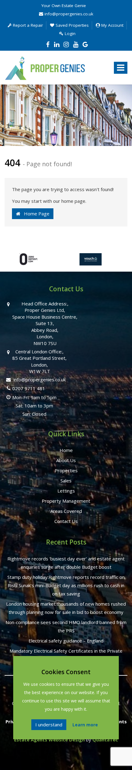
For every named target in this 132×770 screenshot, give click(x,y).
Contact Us (66, 521)
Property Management (66, 501)
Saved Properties (71, 25)
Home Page (34, 213)
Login (70, 33)
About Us (66, 460)
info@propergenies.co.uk (68, 14)
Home (66, 450)
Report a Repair (27, 25)
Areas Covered (66, 511)
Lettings (66, 491)
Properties (66, 470)
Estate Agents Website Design (49, 740)
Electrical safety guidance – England (66, 641)
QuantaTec (105, 740)
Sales (66, 480)
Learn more (85, 725)
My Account (111, 25)
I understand (48, 724)
